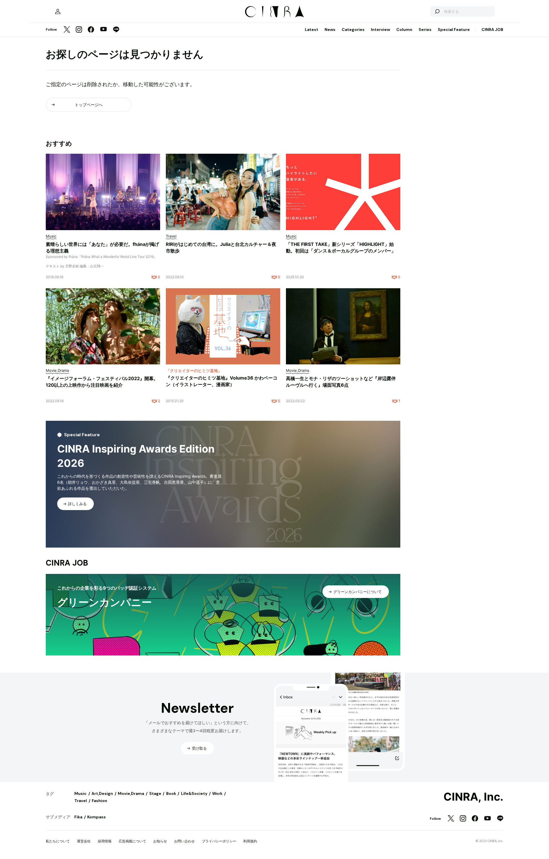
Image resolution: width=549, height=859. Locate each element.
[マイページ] (57, 11)
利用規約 (250, 841)
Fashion (99, 801)
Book (171, 793)
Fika (78, 817)
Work (217, 793)
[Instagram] (79, 29)
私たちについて (58, 841)
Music (80, 793)
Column (404, 29)
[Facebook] (91, 29)
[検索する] (436, 11)
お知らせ (160, 841)
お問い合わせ (184, 841)
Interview (380, 29)
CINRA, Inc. (473, 797)
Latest (311, 29)
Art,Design (102, 793)
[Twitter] (67, 29)
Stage (155, 793)
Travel (80, 801)
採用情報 (105, 841)
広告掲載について (132, 841)
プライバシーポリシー (219, 841)
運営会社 (84, 841)
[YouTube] (103, 29)
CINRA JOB (492, 29)
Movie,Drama (131, 793)
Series (425, 29)
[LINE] (116, 29)
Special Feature (454, 29)
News (330, 29)
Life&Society (194, 793)
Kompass (96, 817)
